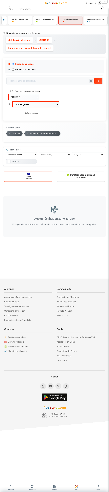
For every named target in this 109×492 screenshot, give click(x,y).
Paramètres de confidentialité (18, 320)
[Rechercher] (101, 9)
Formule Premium (65, 311)
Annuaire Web (63, 346)
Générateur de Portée (67, 351)
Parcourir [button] (32, 490)
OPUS (76, 490)
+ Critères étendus (30, 113)
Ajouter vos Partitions (66, 301)
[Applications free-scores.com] (4, 20)
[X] (58, 386)
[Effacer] (91, 81)
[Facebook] (43, 386)
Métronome (62, 360)
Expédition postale (24, 64)
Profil (98, 490)
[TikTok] (66, 386)
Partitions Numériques (82, 175)
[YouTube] (51, 386)
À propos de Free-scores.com (18, 297)
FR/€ (105, 2)
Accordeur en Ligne (66, 342)
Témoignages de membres (16, 306)
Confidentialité (11, 315)
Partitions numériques (25, 69)
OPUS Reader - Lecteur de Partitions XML (76, 337)
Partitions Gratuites (17, 337)
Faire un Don (62, 315)
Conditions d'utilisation (14, 311)
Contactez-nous (11, 301)
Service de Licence (65, 306)
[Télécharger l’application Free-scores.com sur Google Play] (54, 397)
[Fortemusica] (44, 415)
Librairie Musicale (20, 40)
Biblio (54, 490)
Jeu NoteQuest (64, 355)
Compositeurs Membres (68, 297)
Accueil (11, 490)
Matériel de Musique (17, 351)
